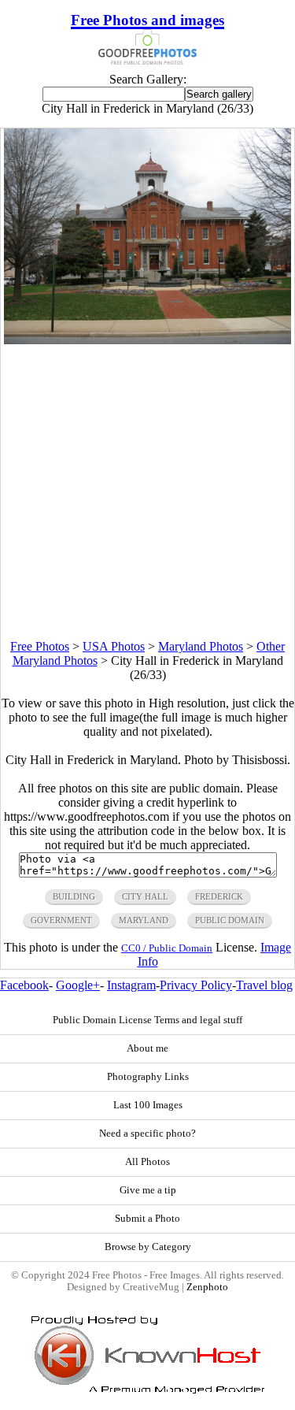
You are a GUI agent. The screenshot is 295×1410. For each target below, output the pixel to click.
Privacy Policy (196, 985)
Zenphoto (207, 1287)
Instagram (131, 985)
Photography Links (148, 1076)
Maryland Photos (200, 646)
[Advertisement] (147, 492)
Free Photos (39, 646)
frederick (219, 896)
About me (147, 1048)
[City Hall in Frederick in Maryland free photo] (148, 340)
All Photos (147, 1161)
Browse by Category (148, 1246)
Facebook (24, 985)
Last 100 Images (148, 1105)
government (61, 920)
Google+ (78, 985)
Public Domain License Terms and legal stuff (147, 1020)
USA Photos (114, 646)
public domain (229, 920)
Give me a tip (148, 1190)
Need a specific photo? (147, 1133)
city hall (145, 896)
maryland (143, 920)
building (74, 896)
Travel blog (264, 985)
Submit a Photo (147, 1218)
